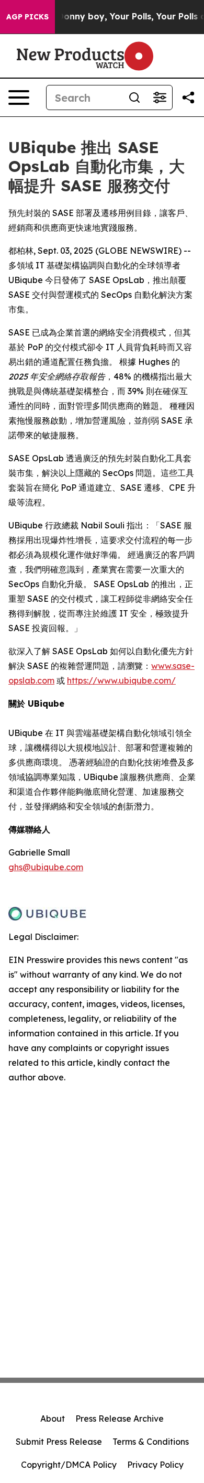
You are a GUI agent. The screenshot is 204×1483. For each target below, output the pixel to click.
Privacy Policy (155, 1464)
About (52, 1418)
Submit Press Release (59, 1441)
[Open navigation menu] (18, 97)
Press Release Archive (119, 1418)
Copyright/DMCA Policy (69, 1464)
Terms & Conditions (150, 1441)
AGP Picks (27, 16)
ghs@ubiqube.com (45, 867)
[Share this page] (188, 97)
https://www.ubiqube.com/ (121, 680)
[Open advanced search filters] (159, 97)
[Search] (134, 97)
